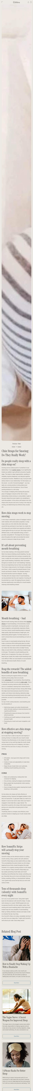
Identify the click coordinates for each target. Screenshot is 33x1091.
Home (13, 446)
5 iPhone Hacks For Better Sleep (14, 1072)
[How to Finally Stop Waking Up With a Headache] (17, 948)
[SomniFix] (16, 2)
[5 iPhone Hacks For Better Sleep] (17, 1054)
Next (19, 443)
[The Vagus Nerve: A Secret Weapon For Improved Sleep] (17, 1001)
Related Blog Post (11, 931)
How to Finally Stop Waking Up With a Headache (16, 965)
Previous (14, 443)
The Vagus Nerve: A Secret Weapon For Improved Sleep (15, 1019)
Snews (19, 446)
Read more (16, 983)
